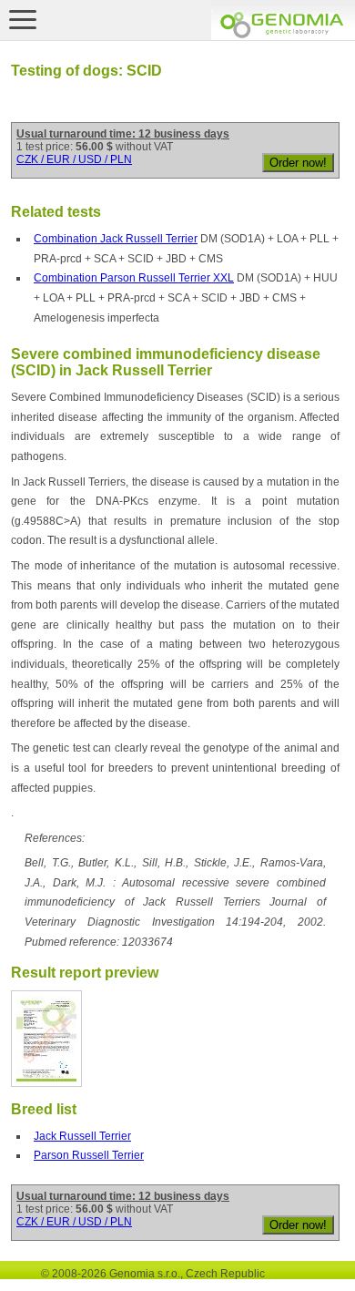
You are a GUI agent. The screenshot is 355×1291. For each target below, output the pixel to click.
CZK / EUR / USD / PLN (74, 159)
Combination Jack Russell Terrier (116, 238)
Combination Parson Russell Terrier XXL (134, 278)
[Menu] (22, 19)
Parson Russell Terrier (89, 1155)
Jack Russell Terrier (82, 1136)
